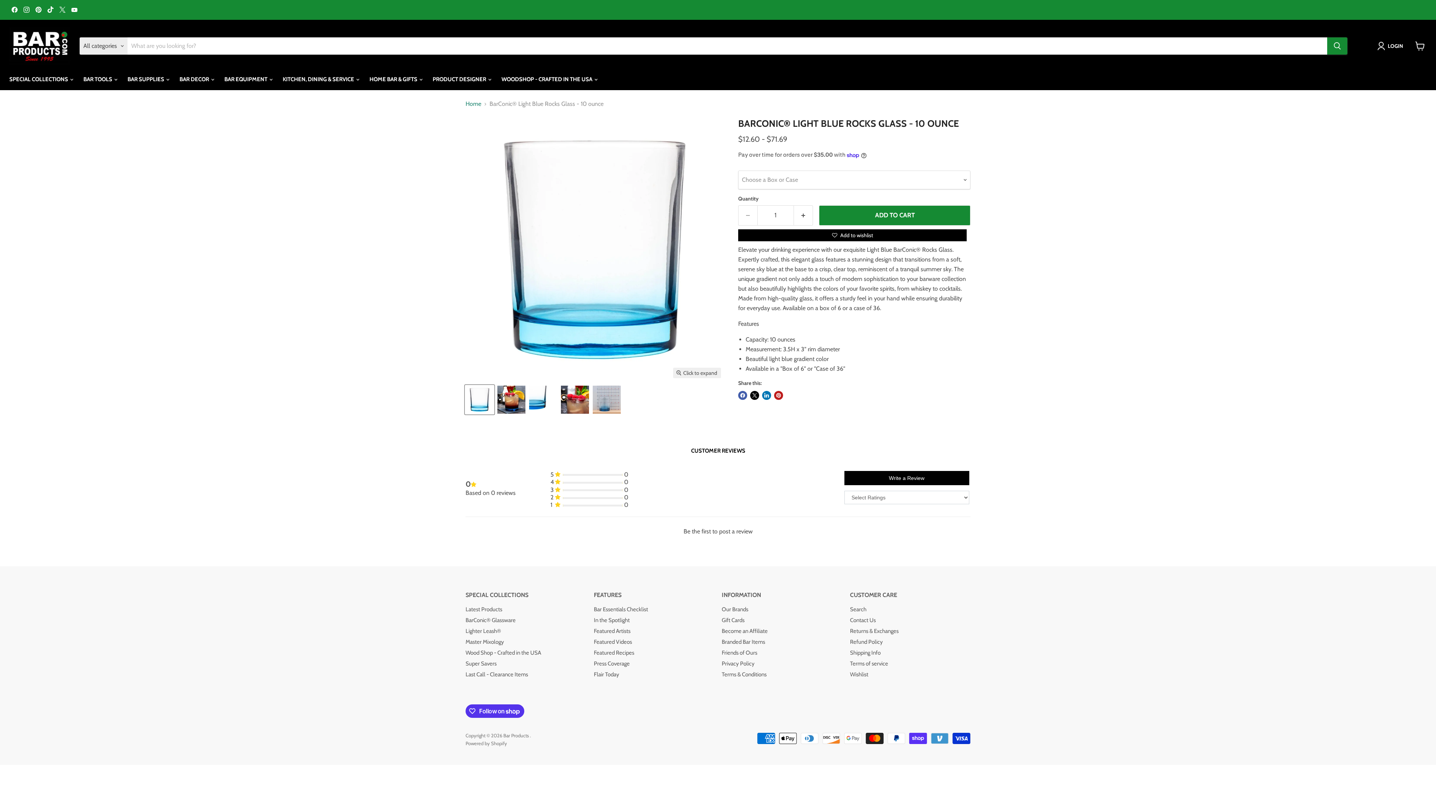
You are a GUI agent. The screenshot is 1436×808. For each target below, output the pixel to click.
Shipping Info (865, 652)
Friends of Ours (739, 652)
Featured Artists (612, 631)
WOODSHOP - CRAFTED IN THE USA (547, 79)
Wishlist (859, 674)
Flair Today (606, 674)
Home (473, 104)
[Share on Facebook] (742, 395)
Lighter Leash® (483, 631)
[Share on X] (754, 395)
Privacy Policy (738, 663)
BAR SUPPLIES (146, 79)
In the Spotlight (612, 620)
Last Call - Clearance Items (497, 674)
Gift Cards (733, 620)
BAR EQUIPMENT (246, 79)
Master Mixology (485, 642)
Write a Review (906, 478)
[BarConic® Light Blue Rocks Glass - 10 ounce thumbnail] (479, 399)
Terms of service (869, 663)
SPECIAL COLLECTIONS (39, 79)
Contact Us (863, 620)
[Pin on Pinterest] (778, 395)
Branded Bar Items (743, 642)
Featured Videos (613, 642)
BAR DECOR (195, 79)
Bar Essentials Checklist (621, 609)
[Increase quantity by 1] (803, 215)
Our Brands (735, 609)
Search (858, 609)
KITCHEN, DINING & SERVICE (319, 79)
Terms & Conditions (744, 674)
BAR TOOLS (98, 79)
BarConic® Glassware (491, 620)
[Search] (1337, 46)
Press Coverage (612, 663)
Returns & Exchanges (874, 631)
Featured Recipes (614, 652)
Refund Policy (866, 642)
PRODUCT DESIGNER (460, 79)
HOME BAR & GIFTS (393, 79)
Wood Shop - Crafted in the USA (503, 652)
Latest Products (484, 609)
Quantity (748, 199)
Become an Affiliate (745, 631)
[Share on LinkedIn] (766, 395)
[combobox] (727, 46)
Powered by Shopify (486, 743)
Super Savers (481, 663)
